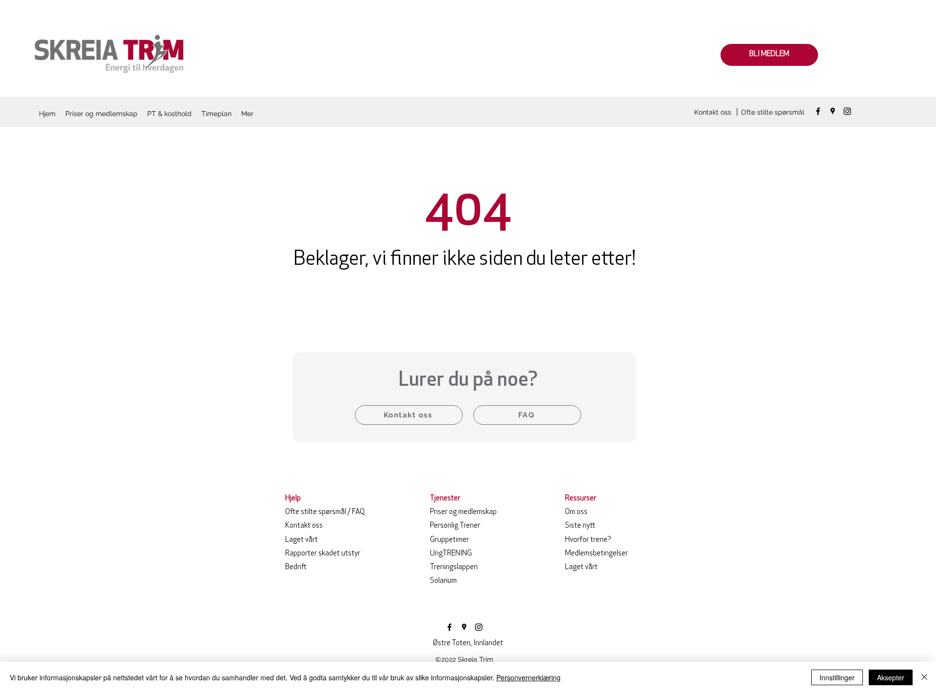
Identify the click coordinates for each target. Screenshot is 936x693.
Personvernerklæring (528, 677)
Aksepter (890, 677)
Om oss (576, 512)
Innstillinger (837, 677)
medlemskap (463, 512)
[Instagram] (847, 111)
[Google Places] (833, 111)
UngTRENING (451, 553)
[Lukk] (924, 677)
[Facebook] (818, 111)
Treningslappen (454, 567)
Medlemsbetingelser (596, 553)
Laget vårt (301, 540)
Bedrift (296, 567)
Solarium (443, 581)
